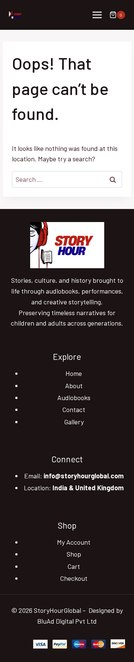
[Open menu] (97, 14)
